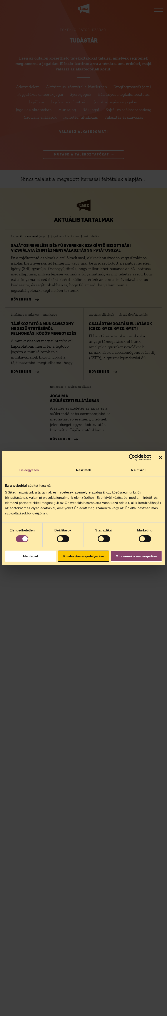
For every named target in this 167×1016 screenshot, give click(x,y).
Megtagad (30, 556)
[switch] (63, 538)
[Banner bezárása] (160, 457)
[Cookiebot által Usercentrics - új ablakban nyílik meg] (132, 457)
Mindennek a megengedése (136, 556)
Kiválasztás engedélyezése (83, 556)
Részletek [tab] (83, 470)
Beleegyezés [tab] (29, 470)
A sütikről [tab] (138, 470)
